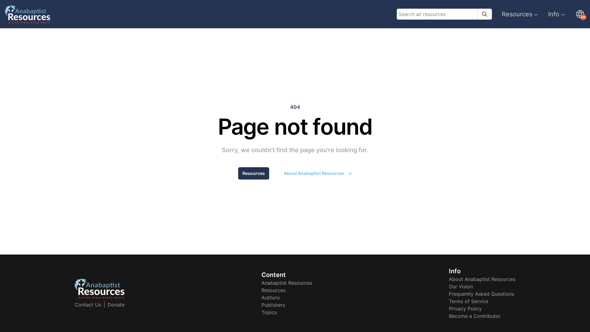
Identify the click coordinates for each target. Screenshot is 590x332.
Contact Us (88, 305)
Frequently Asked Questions (481, 294)
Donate (116, 305)
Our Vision (461, 286)
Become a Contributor (475, 316)
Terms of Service (468, 301)
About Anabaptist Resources (318, 173)
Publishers (273, 305)
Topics (269, 312)
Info (553, 14)
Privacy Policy (465, 309)
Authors (271, 297)
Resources (517, 14)
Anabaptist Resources (287, 283)
